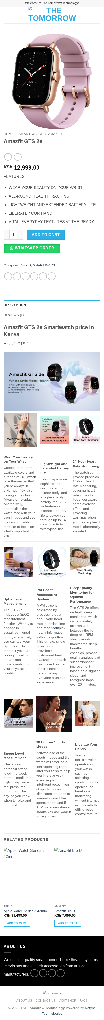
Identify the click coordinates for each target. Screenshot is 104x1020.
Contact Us (46, 1000)
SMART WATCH (31, 134)
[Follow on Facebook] (34, 973)
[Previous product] (17, 157)
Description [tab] (15, 305)
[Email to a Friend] (34, 276)
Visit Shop (67, 1000)
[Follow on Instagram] (43, 973)
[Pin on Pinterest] (43, 276)
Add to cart (46, 235)
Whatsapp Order (34, 248)
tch (33, 477)
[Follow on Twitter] (52, 973)
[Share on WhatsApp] (8, 276)
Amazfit (55, 134)
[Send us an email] (61, 973)
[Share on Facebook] (17, 276)
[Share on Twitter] (26, 276)
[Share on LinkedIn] (52, 276)
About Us (24, 1000)
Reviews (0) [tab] (14, 315)
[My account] (89, 15)
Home (9, 134)
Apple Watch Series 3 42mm (25, 911)
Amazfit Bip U (64, 911)
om (56, 628)
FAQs (84, 1000)
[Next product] (8, 157)
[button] (6, 15)
